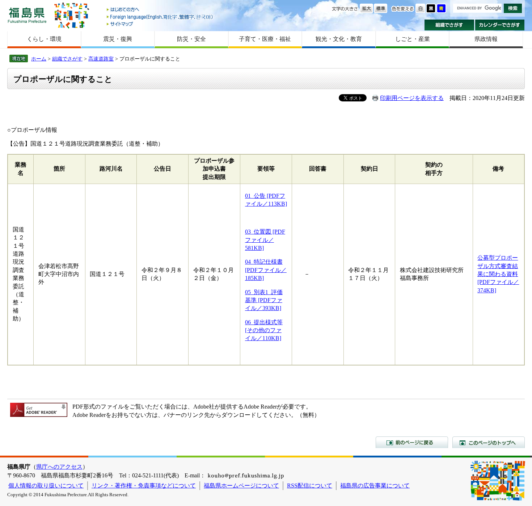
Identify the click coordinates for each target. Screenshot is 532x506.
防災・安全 (191, 39)
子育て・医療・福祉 (265, 39)
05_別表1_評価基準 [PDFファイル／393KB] (264, 300)
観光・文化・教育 (339, 39)
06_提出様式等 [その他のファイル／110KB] (264, 330)
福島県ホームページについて (241, 485)
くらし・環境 (44, 39)
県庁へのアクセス (59, 467)
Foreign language (160, 16)
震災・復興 (117, 39)
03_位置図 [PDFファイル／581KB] (265, 240)
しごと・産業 (412, 39)
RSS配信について (309, 485)
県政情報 (486, 39)
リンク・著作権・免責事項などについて (144, 485)
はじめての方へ (160, 10)
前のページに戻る (412, 442)
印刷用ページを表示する (412, 98)
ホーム (38, 59)
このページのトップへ (488, 442)
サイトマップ (160, 23)
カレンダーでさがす (500, 25)
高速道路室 (101, 59)
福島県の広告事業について (375, 485)
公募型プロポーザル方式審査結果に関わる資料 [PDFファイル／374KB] (498, 274)
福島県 (27, 15)
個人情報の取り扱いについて (46, 485)
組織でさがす (449, 25)
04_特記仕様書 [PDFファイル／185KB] (266, 270)
